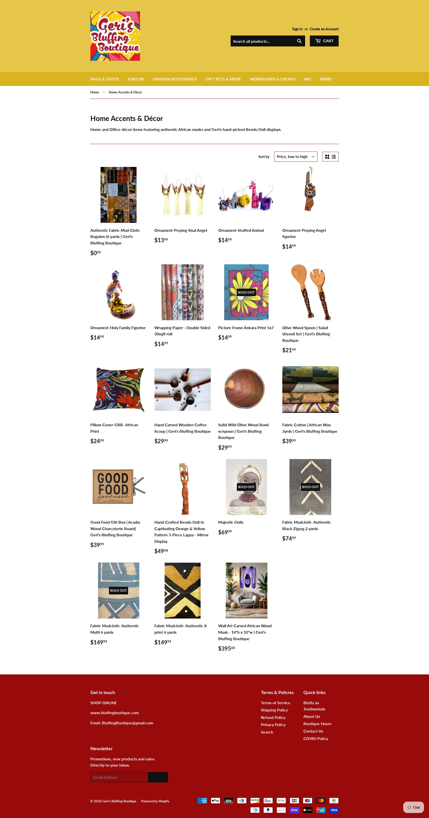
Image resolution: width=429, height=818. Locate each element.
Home (94, 92)
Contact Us (313, 731)
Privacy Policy (273, 724)
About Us (311, 716)
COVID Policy (315, 738)
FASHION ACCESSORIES (175, 79)
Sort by (263, 157)
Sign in (297, 29)
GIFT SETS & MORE (223, 79)
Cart (328, 40)
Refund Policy (273, 717)
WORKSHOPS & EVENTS (272, 79)
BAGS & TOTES (104, 79)
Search (267, 732)
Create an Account (324, 29)
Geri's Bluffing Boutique (119, 801)
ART (308, 79)
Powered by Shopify (155, 801)
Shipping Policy (274, 709)
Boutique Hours (317, 723)
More (326, 79)
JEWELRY (135, 79)
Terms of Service (275, 702)
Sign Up (158, 777)
